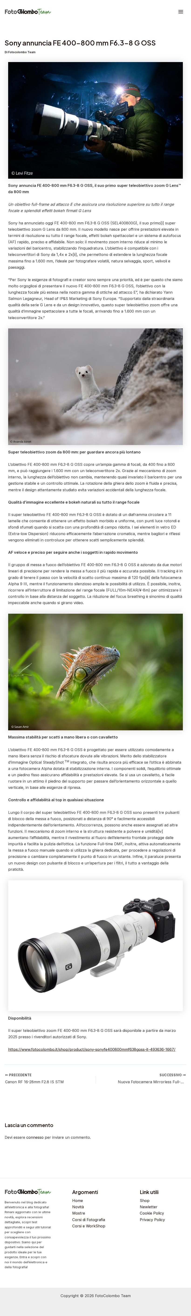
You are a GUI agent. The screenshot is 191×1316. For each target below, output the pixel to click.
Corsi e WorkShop (88, 1226)
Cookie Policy (152, 1213)
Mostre (78, 1213)
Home (77, 1200)
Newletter (148, 1207)
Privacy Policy (152, 1219)
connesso (35, 1137)
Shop (145, 1200)
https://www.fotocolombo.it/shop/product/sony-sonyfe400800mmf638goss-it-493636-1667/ (91, 1049)
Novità (78, 1207)
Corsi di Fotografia (88, 1219)
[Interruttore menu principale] (180, 11)
